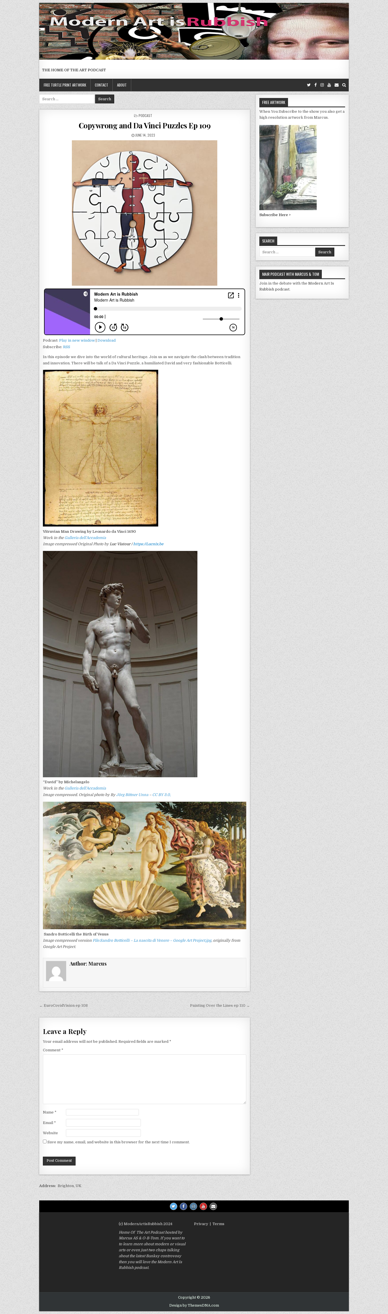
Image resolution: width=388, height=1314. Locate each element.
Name (50, 1112)
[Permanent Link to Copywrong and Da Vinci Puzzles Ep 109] (144, 213)
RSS (66, 347)
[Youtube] (329, 85)
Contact (101, 85)
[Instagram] (322, 85)
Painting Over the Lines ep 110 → (220, 1005)
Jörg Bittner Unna (132, 795)
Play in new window (77, 340)
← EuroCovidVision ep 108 (63, 1005)
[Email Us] (337, 85)
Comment (53, 1050)
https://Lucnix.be (148, 544)
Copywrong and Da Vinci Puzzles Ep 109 (145, 125)
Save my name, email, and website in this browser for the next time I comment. (118, 1142)
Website (50, 1133)
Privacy (201, 1224)
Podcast (145, 115)
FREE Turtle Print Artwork (65, 85)
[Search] (344, 85)
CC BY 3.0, (161, 795)
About (122, 85)
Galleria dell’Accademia (85, 538)
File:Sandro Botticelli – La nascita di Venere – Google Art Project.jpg (152, 940)
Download (106, 340)
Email (49, 1123)
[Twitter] (309, 85)
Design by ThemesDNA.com (194, 1305)
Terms (218, 1224)
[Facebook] (315, 85)
